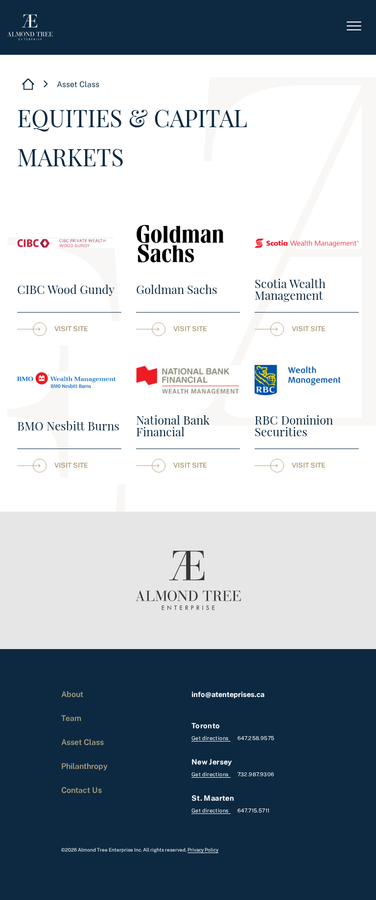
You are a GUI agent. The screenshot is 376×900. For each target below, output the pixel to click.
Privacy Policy (203, 850)
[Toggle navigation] (354, 27)
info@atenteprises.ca (227, 694)
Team (71, 718)
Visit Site (71, 328)
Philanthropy (84, 766)
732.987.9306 (256, 774)
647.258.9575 (256, 738)
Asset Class (82, 742)
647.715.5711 (253, 810)
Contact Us (81, 790)
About (72, 694)
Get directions (211, 738)
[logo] (30, 27)
